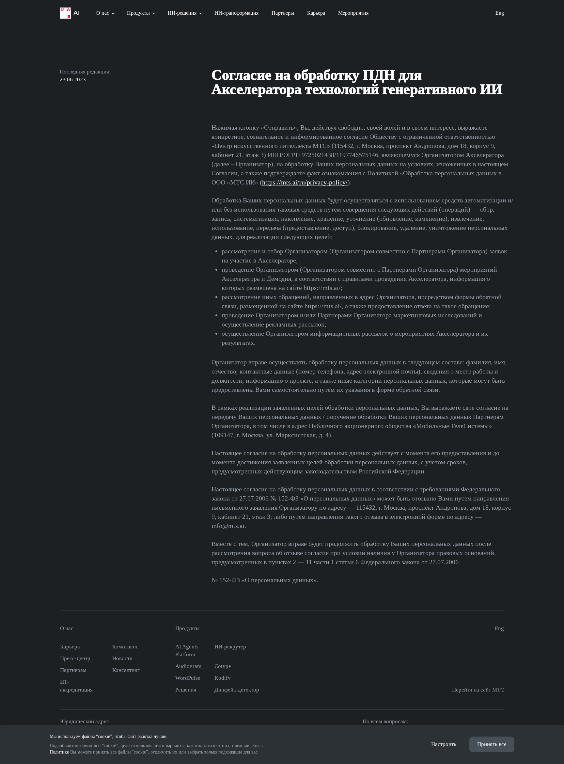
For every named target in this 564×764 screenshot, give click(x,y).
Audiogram (188, 666)
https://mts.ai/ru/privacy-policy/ (305, 182)
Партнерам (73, 670)
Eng (499, 13)
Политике (59, 752)
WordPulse (187, 678)
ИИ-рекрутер (230, 647)
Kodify (222, 678)
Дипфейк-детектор (236, 690)
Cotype (222, 666)
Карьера (70, 647)
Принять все (492, 744)
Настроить (443, 744)
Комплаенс (125, 647)
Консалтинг (126, 670)
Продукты (187, 628)
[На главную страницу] (69, 13)
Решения (185, 690)
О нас (66, 628)
